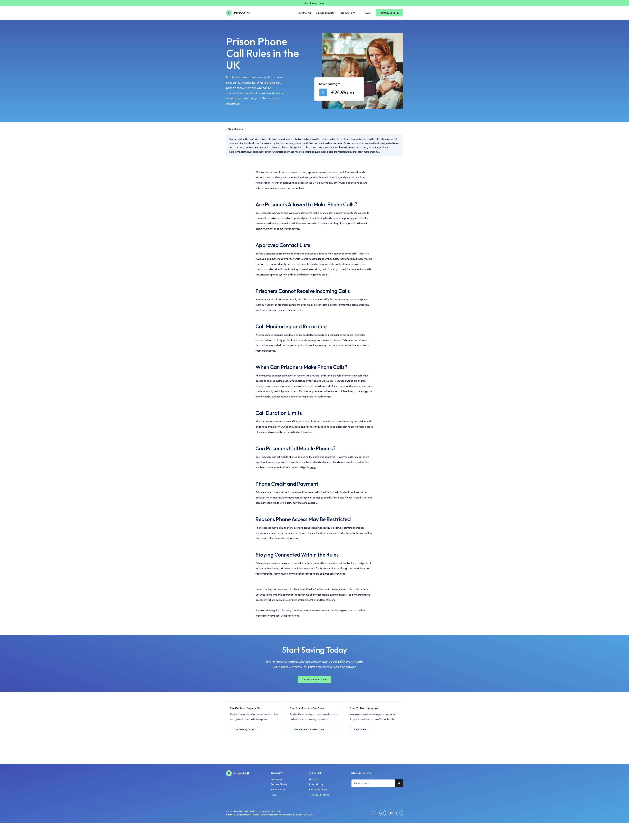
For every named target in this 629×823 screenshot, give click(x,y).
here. (313, 467)
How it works (304, 12)
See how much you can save (309, 729)
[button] (348, 12)
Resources (276, 779)
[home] (240, 13)
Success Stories (279, 784)
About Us (314, 779)
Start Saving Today (389, 12)
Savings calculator (326, 12)
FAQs (368, 12)
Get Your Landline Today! (314, 679)
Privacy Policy (316, 784)
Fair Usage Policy (318, 789)
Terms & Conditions (319, 794)
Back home (360, 729)
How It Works (278, 789)
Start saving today (244, 729)
